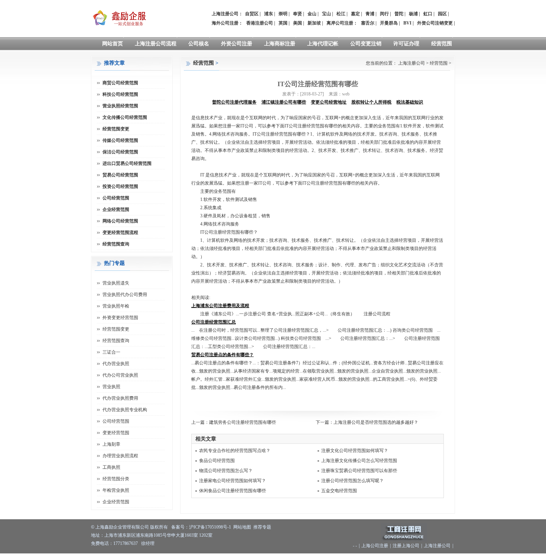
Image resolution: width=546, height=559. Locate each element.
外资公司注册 (236, 43)
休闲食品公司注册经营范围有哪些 (232, 490)
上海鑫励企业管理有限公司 (122, 527)
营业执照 (111, 386)
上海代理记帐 (322, 43)
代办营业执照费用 (120, 398)
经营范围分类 (116, 478)
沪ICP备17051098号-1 (210, 527)
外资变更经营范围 (120, 317)
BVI (407, 23)
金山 (312, 13)
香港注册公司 (259, 23)
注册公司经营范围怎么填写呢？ (352, 480)
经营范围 (441, 43)
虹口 (427, 13)
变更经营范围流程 (120, 232)
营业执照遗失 (116, 283)
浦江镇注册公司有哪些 (283, 102)
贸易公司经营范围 (120, 175)
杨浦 (413, 13)
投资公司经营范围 (120, 186)
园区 (442, 13)
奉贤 (297, 13)
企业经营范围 (116, 209)
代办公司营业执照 (120, 375)
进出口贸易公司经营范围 (127, 163)
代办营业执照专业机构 (125, 409)
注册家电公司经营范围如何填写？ (232, 480)
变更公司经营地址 (329, 102)
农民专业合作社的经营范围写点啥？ (234, 450)
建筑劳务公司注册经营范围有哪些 (242, 422)
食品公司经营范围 (217, 460)
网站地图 (242, 527)
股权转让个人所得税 (371, 102)
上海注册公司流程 (155, 43)
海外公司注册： (227, 23)
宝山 (326, 13)
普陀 (398, 13)
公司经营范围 (116, 198)
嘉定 (355, 13)
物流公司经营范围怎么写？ (226, 470)
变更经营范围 (116, 432)
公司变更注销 (365, 43)
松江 (341, 13)
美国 (297, 23)
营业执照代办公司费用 (125, 294)
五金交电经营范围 (339, 490)
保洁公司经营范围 (120, 152)
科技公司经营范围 (120, 94)
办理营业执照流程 (120, 455)
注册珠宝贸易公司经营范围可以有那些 (359, 470)
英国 (283, 23)
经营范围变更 (116, 128)
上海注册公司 (411, 63)
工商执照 (111, 467)
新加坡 (314, 23)
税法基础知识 (409, 102)
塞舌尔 (367, 23)
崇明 (283, 13)
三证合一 (111, 352)
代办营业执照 (116, 363)
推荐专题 (262, 527)
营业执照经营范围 (120, 105)
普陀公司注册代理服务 (234, 102)
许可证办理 (406, 43)
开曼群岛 (389, 23)
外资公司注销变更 (435, 23)
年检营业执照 (116, 490)
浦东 (268, 13)
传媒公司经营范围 (120, 140)
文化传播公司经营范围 (125, 117)
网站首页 (112, 43)
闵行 (384, 13)
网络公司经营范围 (120, 221)
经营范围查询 (116, 244)
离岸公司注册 (339, 23)
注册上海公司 (406, 545)
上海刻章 (111, 444)
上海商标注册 (279, 43)
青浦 (369, 13)
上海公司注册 (374, 545)
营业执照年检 (116, 306)
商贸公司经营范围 (120, 82)
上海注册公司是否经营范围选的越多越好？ (376, 422)
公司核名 (198, 43)
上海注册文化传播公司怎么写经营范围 (359, 460)
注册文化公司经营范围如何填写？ (354, 450)
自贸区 (252, 13)
